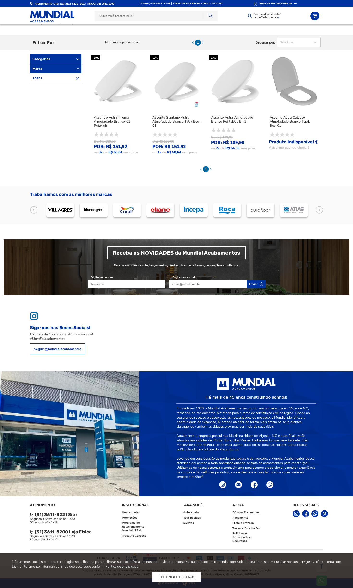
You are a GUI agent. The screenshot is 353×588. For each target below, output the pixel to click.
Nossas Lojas (131, 512)
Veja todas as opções (77, 78)
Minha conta (190, 512)
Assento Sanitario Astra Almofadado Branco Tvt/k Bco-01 (176, 121)
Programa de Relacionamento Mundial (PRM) (133, 526)
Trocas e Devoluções (246, 528)
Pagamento (240, 518)
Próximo (319, 210)
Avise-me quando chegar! (289, 147)
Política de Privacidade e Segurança (241, 537)
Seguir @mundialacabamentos (57, 349)
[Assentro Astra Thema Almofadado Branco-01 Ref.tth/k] (117, 81)
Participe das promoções (190, 3)
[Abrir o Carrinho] (315, 16)
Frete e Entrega (243, 523)
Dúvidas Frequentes (246, 512)
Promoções (129, 518)
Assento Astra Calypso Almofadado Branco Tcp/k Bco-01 (290, 121)
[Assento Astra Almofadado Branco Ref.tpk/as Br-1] (235, 81)
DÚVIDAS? (216, 3)
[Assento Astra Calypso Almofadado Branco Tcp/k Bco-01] (293, 81)
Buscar (210, 16)
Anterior (33, 210)
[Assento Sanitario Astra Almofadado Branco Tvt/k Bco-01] (176, 81)
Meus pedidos (191, 518)
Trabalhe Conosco (134, 536)
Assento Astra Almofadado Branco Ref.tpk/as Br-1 (232, 119)
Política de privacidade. (122, 566)
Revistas (188, 523)
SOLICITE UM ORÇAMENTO (275, 3)
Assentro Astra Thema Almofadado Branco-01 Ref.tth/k (112, 121)
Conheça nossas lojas (155, 3)
